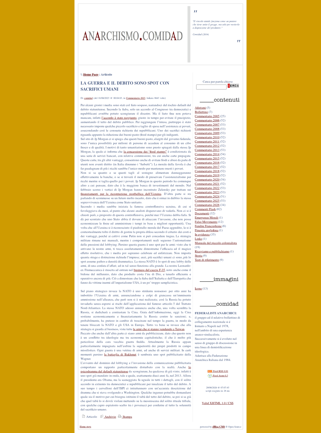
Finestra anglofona (206, 230)
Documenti (202, 213)
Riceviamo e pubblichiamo (212, 251)
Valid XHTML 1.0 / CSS (217, 403)
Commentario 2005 (207, 116)
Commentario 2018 (207, 171)
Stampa (127, 416)
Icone (198, 288)
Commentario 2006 (207, 120)
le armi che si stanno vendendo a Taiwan (158, 329)
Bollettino (201, 112)
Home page (85, 426)
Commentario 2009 (207, 133)
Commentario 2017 (207, 167)
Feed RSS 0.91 (220, 371)
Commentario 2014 (207, 154)
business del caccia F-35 (149, 270)
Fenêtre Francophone (208, 226)
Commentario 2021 (207, 184)
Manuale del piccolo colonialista (216, 243)
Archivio (110, 416)
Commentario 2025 (207, 200)
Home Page (90, 74)
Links (198, 238)
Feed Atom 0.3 (220, 375)
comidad (88, 98)
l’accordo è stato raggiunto (119, 118)
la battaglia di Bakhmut (120, 354)
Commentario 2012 (207, 145)
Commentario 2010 (207, 137)
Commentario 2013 (207, 150)
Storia (198, 255)
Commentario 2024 (207, 196)
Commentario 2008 (207, 129)
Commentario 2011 (207, 141)
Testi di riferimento (207, 260)
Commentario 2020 (207, 179)
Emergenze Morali (206, 217)
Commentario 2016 (207, 162)
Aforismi (200, 107)
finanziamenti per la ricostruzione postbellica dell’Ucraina (121, 194)
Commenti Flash (205, 209)
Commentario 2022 (207, 188)
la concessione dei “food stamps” (145, 151)
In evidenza (202, 234)
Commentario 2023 (135, 98)
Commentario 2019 (207, 175)
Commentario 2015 (207, 158)
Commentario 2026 (207, 205)
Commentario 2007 (207, 124)
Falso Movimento (206, 222)
